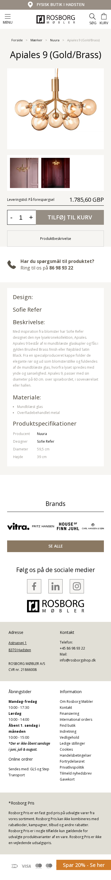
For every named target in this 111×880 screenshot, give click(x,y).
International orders (76, 719)
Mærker (36, 40)
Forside (17, 40)
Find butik (67, 725)
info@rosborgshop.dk (78, 660)
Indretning (68, 731)
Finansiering (69, 713)
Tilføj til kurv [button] (70, 217)
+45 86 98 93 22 (72, 648)
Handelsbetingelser (75, 755)
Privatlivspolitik (72, 767)
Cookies (66, 749)
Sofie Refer (27, 309)
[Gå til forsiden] (55, 19)
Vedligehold (69, 737)
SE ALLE (55, 546)
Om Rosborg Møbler (76, 701)
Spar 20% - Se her (84, 864)
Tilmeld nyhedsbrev (76, 773)
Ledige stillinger (72, 743)
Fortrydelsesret (72, 761)
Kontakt (66, 707)
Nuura (54, 40)
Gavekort (67, 779)
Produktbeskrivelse (55, 238)
